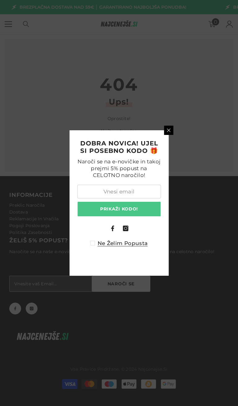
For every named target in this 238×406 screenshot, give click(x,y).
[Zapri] (168, 130)
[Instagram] (125, 228)
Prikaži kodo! (119, 209)
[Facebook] (112, 228)
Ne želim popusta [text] (123, 243)
